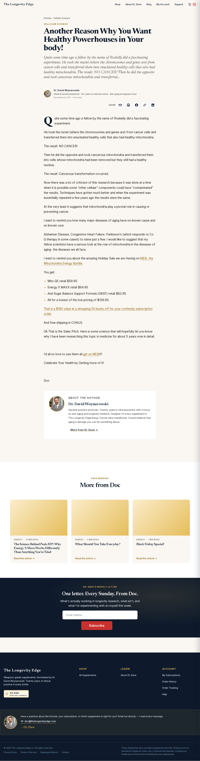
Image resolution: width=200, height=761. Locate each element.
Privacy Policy (10, 752)
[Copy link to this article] (144, 105)
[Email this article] (120, 105)
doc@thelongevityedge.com (40, 721)
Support (179, 4)
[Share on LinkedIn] (152, 105)
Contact (65, 752)
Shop (117, 4)
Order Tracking (170, 687)
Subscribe (97, 625)
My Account (163, 4)
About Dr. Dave (133, 4)
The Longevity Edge (18, 4)
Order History (169, 681)
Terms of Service (28, 752)
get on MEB (91, 354)
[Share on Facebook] (136, 105)
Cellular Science (61, 18)
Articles (48, 18)
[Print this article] (128, 105)
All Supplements (87, 675)
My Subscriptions (171, 675)
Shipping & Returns (49, 752)
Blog (149, 4)
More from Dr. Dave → (84, 429)
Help (164, 694)
